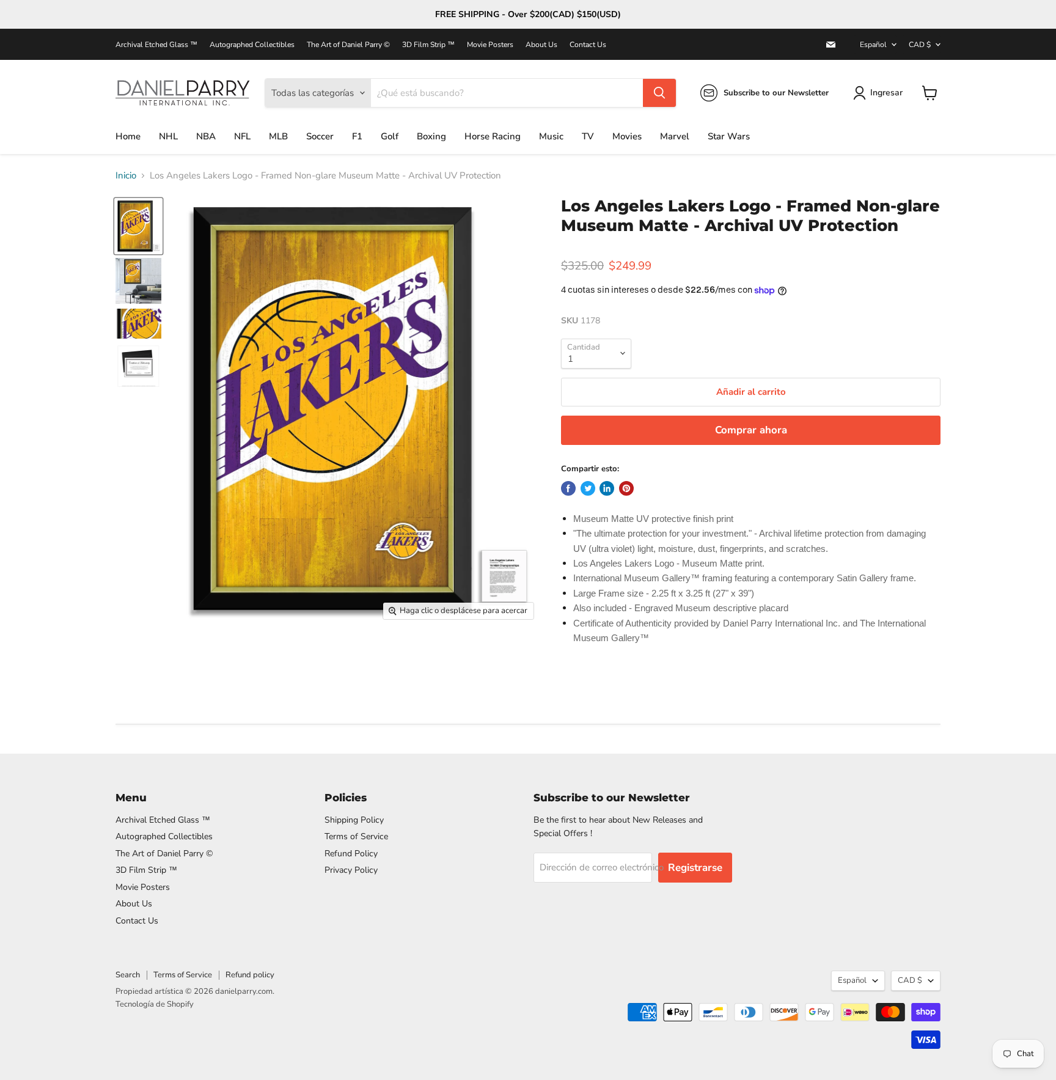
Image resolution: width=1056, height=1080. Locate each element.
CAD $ (920, 45)
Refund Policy (351, 853)
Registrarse (695, 868)
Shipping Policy (354, 820)
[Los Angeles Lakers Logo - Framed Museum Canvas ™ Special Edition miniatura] (138, 226)
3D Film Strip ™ (428, 44)
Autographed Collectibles (252, 44)
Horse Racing (492, 136)
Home (128, 136)
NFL (242, 136)
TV (588, 136)
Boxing (431, 136)
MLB (278, 136)
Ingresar (886, 92)
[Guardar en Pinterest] (626, 488)
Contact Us (588, 44)
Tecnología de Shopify (155, 1004)
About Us (541, 44)
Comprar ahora (751, 430)
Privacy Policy (351, 870)
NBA (206, 136)
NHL (168, 136)
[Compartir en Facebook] (568, 488)
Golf (389, 136)
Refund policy (250, 974)
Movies (627, 136)
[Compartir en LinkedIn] (607, 488)
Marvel (674, 136)
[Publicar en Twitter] (588, 488)
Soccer (320, 136)
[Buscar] (659, 93)
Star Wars (729, 136)
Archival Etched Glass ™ (156, 44)
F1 (357, 136)
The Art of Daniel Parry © (348, 44)
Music (551, 136)
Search (128, 974)
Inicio (126, 176)
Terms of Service (356, 836)
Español (873, 45)
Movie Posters (490, 44)
